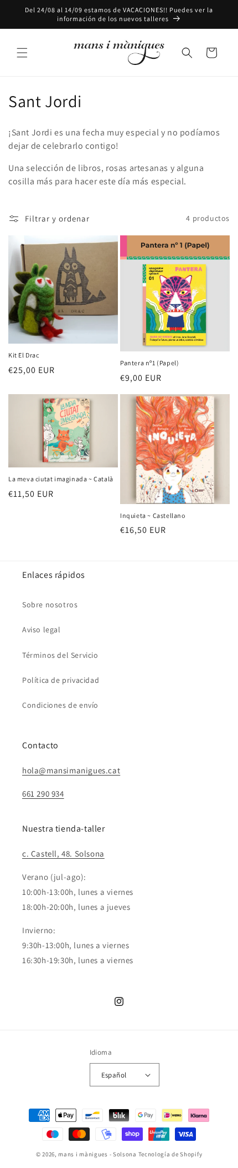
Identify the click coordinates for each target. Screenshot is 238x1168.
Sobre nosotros (49, 605)
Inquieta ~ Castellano (152, 515)
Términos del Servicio (60, 655)
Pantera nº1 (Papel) (149, 363)
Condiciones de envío (60, 705)
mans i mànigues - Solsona (97, 1154)
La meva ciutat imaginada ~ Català (60, 479)
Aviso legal (41, 630)
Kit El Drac (23, 355)
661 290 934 (43, 793)
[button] (22, 53)
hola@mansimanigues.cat (71, 770)
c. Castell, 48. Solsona (63, 853)
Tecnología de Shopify (170, 1154)
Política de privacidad (60, 680)
